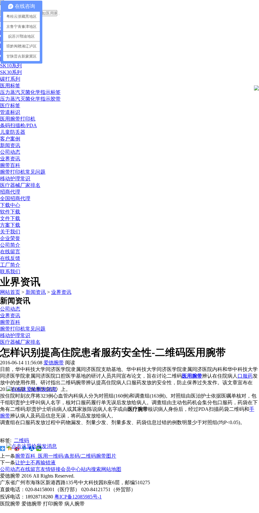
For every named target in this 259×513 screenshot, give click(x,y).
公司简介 (10, 245)
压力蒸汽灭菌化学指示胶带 (30, 99)
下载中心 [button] (10, 205)
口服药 (245, 376)
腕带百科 (10, 165)
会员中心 (71, 469)
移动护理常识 (15, 178)
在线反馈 (10, 258)
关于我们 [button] (10, 231)
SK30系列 (11, 72)
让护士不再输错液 (35, 462)
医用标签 (10, 85)
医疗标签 (10, 105)
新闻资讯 (36, 292)
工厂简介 (10, 265)
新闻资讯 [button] (10, 145)
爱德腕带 (54, 362)
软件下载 (10, 211)
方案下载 (10, 225)
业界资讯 (10, 158)
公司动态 (10, 152)
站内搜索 (91, 469)
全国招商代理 (15, 198)
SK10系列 (11, 65)
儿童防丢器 (12, 132)
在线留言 (10, 251)
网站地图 (111, 469)
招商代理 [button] (10, 192)
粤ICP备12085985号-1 (78, 496)
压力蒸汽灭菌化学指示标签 (30, 92)
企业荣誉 (10, 238)
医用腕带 (192, 376)
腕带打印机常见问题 (22, 172)
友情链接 (50, 469)
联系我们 (10, 271)
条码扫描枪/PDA (18, 125)
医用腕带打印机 (17, 118)
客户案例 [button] (10, 138)
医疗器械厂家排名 (20, 185)
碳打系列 (10, 79)
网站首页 (10, 292)
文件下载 (10, 218)
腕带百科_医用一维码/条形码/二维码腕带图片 (65, 456)
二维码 (21, 440)
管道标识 (10, 112)
